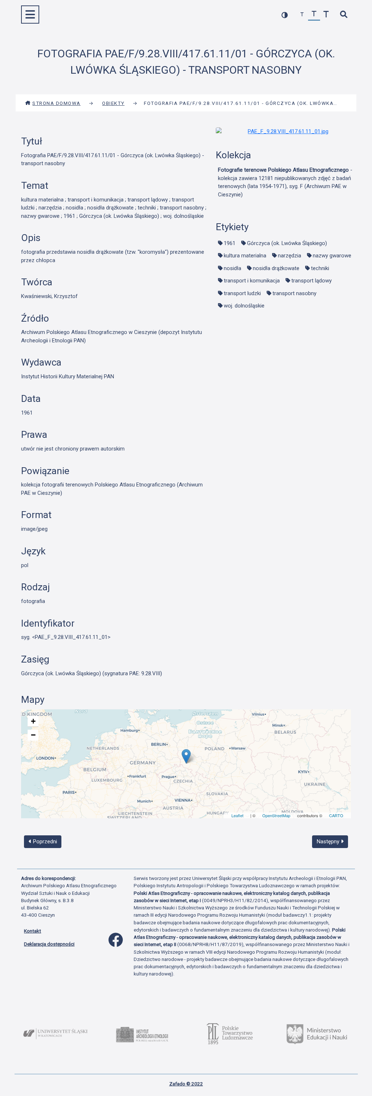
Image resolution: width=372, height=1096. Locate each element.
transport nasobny (294, 293)
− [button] (33, 735)
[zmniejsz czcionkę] (302, 15)
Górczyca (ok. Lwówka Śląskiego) (287, 243)
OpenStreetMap (276, 815)
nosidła (232, 268)
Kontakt (32, 931)
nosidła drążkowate (276, 268)
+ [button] (33, 721)
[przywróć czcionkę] (314, 15)
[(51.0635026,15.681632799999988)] (186, 756)
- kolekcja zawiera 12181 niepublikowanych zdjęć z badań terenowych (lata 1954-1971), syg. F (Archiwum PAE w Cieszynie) (285, 182)
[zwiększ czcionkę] (326, 15)
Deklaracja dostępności (49, 944)
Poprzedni (44, 841)
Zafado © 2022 (186, 1084)
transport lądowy (311, 280)
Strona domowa (56, 103)
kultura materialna (245, 255)
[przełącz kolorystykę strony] (285, 15)
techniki (320, 268)
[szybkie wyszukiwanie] (343, 15)
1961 (229, 243)
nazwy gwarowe (332, 255)
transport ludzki (242, 293)
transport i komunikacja (252, 280)
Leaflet (237, 815)
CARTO (336, 815)
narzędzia (289, 255)
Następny (329, 841)
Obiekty (113, 103)
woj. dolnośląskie (244, 305)
